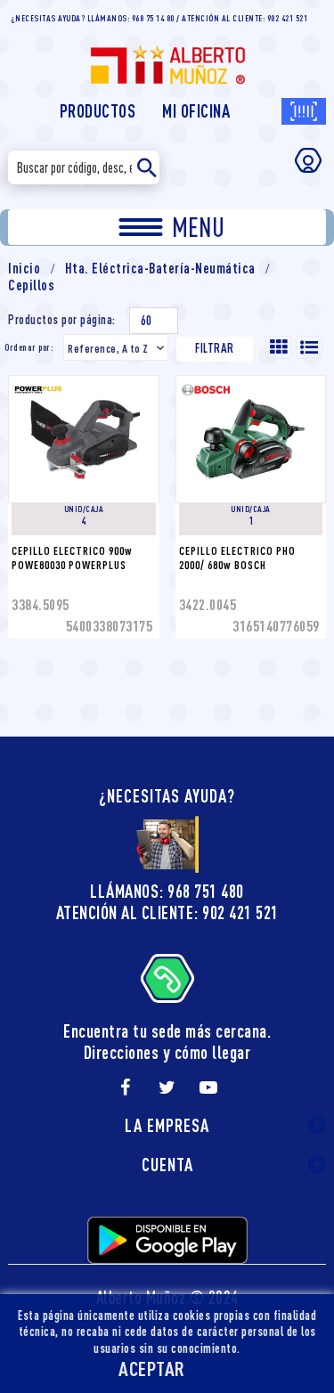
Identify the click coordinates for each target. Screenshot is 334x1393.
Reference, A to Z (117, 348)
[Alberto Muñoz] (167, 56)
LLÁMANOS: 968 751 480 (167, 891)
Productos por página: (62, 320)
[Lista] (309, 347)
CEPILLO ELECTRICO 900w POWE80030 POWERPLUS (73, 557)
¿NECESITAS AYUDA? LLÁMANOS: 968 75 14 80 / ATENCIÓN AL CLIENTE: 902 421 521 (159, 17)
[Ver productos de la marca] (80, 388)
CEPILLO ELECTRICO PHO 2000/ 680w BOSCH (238, 557)
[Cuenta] (308, 160)
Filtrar (214, 348)
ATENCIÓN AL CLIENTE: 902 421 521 (167, 912)
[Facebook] (126, 1087)
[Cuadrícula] (278, 347)
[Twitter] (167, 1087)
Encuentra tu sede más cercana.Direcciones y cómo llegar (167, 1042)
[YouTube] (208, 1087)
